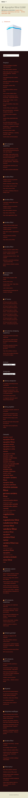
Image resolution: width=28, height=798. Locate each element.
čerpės (4, 562)
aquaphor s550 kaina (9, 462)
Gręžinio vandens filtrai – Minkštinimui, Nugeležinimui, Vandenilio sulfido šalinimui (11, 591)
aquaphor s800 (15, 464)
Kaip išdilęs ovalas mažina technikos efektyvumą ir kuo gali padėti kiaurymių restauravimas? (11, 156)
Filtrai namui (8, 767)
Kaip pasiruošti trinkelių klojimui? (10, 691)
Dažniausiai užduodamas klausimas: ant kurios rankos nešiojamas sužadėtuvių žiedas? (11, 673)
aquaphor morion (8, 444)
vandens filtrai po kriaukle (7, 548)
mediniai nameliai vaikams (10, 500)
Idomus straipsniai (10, 381)
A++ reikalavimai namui (8, 700)
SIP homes (8, 299)
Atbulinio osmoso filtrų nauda (10, 772)
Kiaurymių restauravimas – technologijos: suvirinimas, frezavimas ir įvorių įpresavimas (11, 391)
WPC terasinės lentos (8, 651)
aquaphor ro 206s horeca (10, 458)
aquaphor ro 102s (9, 454)
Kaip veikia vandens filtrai (9, 212)
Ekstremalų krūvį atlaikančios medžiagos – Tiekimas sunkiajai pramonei (11, 616)
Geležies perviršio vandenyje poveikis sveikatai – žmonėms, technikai (10, 754)
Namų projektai (9, 407)
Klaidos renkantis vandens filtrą (10, 183)
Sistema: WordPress (14, 795)
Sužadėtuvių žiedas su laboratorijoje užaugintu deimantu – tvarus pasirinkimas (11, 610)
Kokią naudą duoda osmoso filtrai (11, 649)
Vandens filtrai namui (8, 281)
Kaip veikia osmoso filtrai (9, 188)
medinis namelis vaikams (7, 512)
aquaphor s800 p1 (7, 467)
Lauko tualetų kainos (8, 288)
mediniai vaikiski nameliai (7, 502)
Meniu (3, 1)
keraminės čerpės (6, 498)
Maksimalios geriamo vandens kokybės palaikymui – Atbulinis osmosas (11, 73)
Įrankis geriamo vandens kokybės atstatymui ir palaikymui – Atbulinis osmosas (11, 645)
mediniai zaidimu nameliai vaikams (9, 510)
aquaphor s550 (7, 460)
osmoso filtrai (8, 525)
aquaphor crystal (8, 437)
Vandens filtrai (9, 177)
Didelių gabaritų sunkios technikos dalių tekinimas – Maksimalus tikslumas (10, 161)
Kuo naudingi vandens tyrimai (10, 186)
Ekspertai (7, 688)
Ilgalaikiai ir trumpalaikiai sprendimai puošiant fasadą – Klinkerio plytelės (10, 726)
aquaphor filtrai (8, 439)
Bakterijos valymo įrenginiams (9, 570)
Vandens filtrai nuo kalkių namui (10, 225)
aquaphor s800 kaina (9, 466)
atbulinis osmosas (10, 487)
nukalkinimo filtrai (10, 523)
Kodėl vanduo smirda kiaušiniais (10, 136)
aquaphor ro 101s (9, 447)
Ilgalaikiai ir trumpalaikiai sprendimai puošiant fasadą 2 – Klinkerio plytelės (10, 732)
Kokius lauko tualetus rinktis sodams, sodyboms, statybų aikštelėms (10, 784)
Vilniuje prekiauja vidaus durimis (10, 714)
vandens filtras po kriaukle (7, 554)
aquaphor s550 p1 (7, 464)
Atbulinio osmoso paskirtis (9, 677)
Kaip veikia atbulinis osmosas (10, 69)
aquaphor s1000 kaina (9, 471)
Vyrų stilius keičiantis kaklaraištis (10, 169)
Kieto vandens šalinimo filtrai (9, 93)
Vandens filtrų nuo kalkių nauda (10, 108)
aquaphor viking (8, 482)
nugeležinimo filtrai (11, 520)
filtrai (5, 490)
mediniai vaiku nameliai (10, 504)
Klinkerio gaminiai (10, 633)
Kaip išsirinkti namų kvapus (9, 395)
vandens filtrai (10, 528)
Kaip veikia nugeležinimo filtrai (10, 215)
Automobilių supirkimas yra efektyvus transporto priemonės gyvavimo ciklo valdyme (11, 150)
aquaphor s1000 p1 (7, 473)
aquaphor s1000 (7, 469)
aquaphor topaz (8, 475)
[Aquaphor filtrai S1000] (14, 35)
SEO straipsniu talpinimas (8, 145)
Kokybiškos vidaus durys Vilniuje (10, 698)
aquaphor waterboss (9, 485)
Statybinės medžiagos (11, 711)
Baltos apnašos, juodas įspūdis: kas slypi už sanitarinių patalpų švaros (10, 341)
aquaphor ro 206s (8, 456)
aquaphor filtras (9, 442)
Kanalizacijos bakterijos (8, 274)
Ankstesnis (6, 21)
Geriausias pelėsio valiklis (9, 130)
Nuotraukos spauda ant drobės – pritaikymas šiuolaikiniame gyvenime (10, 347)
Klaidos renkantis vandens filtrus (10, 249)
